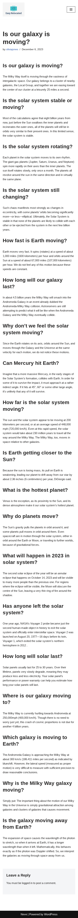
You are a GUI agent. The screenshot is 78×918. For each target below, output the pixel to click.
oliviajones (12, 49)
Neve (24, 914)
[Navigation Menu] (71, 9)
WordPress (51, 914)
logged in (27, 883)
